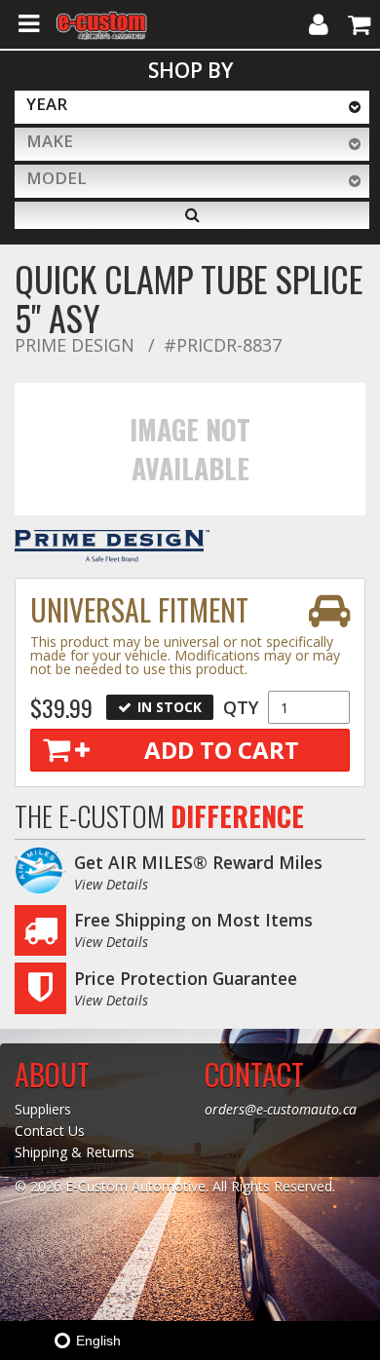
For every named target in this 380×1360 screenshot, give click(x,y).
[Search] (192, 215)
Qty (240, 707)
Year (46, 104)
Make (49, 141)
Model (56, 178)
